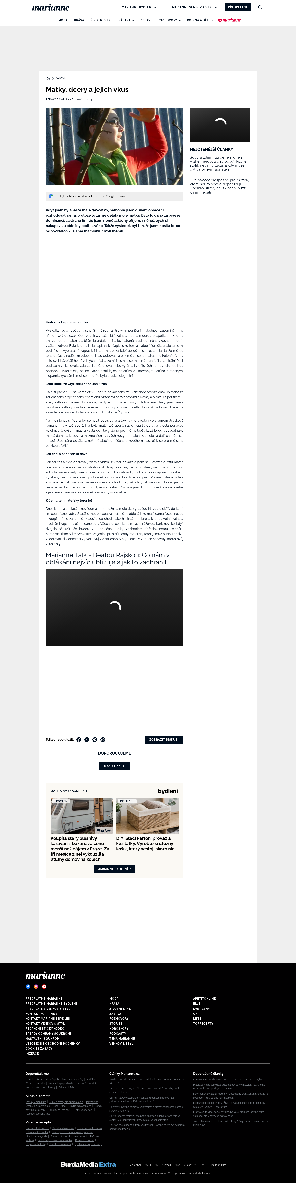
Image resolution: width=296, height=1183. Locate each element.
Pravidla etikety (34, 1079)
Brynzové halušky (36, 1144)
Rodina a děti (198, 20)
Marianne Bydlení (137, 7)
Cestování (39, 1083)
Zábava (124, 20)
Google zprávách (117, 196)
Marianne (135, 1165)
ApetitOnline (204, 998)
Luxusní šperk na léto (38, 1113)
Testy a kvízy (76, 1079)
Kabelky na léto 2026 (59, 1110)
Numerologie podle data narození (67, 1083)
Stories (116, 1023)
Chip (197, 1013)
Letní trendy (48, 1087)
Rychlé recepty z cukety (88, 1144)
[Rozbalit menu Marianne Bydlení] (154, 7)
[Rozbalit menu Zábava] (132, 20)
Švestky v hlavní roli (63, 1128)
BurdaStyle (191, 1165)
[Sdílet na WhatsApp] (102, 739)
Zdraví (145, 20)
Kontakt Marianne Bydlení (48, 1018)
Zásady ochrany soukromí (48, 1033)
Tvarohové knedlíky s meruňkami (69, 1136)
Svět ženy (201, 1008)
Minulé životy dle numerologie (66, 1102)
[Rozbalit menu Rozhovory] (179, 20)
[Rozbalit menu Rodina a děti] (211, 20)
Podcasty (117, 1033)
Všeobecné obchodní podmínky (53, 1043)
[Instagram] (36, 986)
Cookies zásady (39, 1048)
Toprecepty (203, 1023)
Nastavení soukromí (43, 1038)
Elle (196, 1003)
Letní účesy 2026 (83, 1110)
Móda (63, 20)
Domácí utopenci (84, 1140)
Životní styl (101, 20)
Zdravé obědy (66, 1087)
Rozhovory (167, 20)
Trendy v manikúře (36, 1102)
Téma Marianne (122, 1038)
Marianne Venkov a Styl (192, 7)
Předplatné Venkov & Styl (48, 1008)
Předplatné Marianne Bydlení (51, 1003)
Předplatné (238, 7)
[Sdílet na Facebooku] (78, 739)
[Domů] (54, 7)
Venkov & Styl (121, 1043)
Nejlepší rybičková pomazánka (55, 1140)
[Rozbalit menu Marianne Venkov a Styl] (215, 7)
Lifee (197, 1018)
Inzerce (32, 1053)
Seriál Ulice (59, 1106)
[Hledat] (260, 7)
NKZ (177, 1165)
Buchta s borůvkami (60, 1144)
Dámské (166, 1165)
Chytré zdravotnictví (80, 1106)
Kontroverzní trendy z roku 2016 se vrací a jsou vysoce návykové (228, 1079)
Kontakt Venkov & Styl (45, 1023)
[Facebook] (28, 986)
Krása (79, 20)
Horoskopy (119, 1028)
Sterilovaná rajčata (36, 1136)
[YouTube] (44, 986)
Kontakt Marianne (41, 1013)
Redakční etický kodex (45, 1028)
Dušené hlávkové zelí (37, 1128)
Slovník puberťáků (56, 1079)
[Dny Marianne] (229, 20)
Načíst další (114, 766)
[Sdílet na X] (86, 739)
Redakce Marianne (59, 99)
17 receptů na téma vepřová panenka (72, 1132)
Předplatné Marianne (44, 998)
